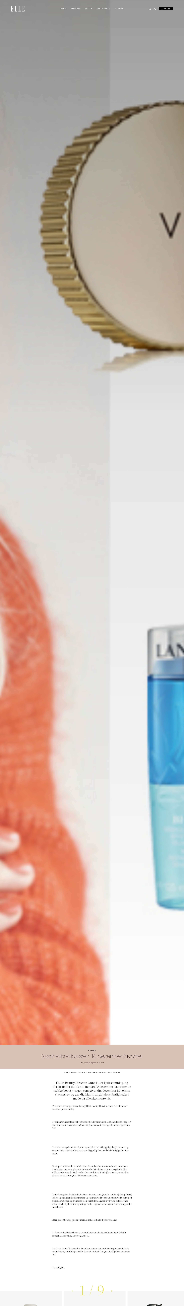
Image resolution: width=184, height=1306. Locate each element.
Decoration (103, 9)
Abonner (166, 9)
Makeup (92, 1050)
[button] (112, 1291)
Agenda (119, 9)
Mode (63, 9)
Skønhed (76, 9)
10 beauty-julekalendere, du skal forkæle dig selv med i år (89, 1220)
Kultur (88, 9)
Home (66, 1072)
